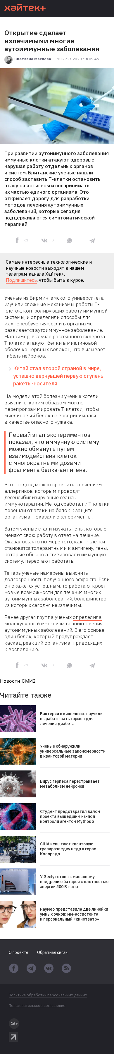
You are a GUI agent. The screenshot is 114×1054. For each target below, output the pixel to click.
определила (87, 617)
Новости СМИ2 (18, 681)
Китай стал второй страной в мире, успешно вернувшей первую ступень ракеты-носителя (58, 376)
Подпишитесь (21, 280)
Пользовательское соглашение (37, 1005)
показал (20, 442)
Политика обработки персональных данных (48, 995)
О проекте (18, 952)
